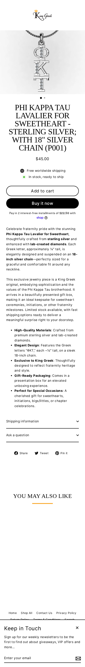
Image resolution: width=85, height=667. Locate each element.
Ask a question (17, 435)
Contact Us (44, 613)
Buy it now (42, 203)
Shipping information (22, 421)
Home (13, 613)
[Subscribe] (77, 658)
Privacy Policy (66, 613)
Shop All (26, 613)
